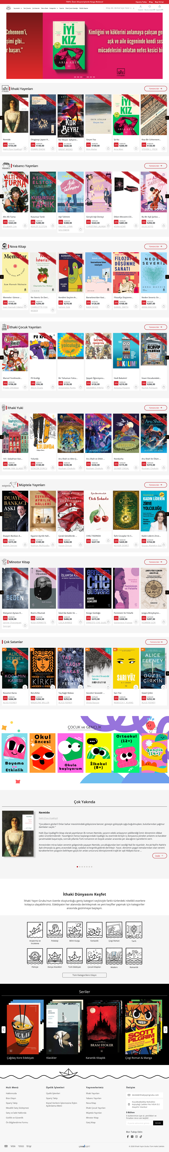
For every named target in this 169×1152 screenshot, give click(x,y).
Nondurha (118, 459)
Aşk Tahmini (64, 217)
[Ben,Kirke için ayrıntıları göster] (43, 669)
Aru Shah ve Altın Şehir (68, 459)
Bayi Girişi (159, 2)
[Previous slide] (2, 118)
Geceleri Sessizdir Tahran (96, 693)
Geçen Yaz (91, 139)
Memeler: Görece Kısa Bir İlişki (12, 297)
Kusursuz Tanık (38, 217)
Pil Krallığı (35, 378)
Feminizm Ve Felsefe (123, 613)
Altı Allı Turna (9, 217)
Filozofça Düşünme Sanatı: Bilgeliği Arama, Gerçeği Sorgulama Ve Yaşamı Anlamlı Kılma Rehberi (123, 297)
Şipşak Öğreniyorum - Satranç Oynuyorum (96, 378)
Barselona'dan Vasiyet (96, 297)
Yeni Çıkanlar (27, 8)
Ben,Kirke (35, 693)
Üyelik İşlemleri (53, 1093)
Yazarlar (61, 8)
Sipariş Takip (141, 2)
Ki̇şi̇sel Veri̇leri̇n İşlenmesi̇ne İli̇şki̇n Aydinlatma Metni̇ (61, 1104)
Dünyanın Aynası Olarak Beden (12, 613)
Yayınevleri (17, 8)
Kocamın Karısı (10, 693)
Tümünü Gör (154, 88)
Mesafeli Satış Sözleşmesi (17, 1108)
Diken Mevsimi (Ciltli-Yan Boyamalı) (123, 217)
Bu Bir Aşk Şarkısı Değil (151, 217)
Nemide (7, 139)
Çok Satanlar (36, 8)
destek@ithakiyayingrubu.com (145, 1095)
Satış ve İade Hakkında (16, 1112)
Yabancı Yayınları (93, 1098)
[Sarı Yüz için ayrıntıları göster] (126, 669)
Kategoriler (53, 8)
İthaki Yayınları (92, 1093)
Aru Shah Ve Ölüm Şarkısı (151, 459)
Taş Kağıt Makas (66, 693)
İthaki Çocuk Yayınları (95, 1108)
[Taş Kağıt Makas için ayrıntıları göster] (71, 669)
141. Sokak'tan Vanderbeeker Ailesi (12, 459)
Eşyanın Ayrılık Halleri (40, 536)
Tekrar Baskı (44, 8)
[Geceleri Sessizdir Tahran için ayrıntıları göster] (98, 669)
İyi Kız (116, 139)
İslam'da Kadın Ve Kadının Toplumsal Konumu (68, 613)
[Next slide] (167, 118)
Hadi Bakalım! (120, 378)
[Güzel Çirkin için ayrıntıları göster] (154, 669)
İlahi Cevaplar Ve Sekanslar (123, 536)
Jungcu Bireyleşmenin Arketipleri (151, 613)
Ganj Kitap (90, 1122)
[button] (77, 866)
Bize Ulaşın (11, 1098)
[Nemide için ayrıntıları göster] (18, 834)
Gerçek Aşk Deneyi (95, 217)
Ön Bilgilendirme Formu (17, 1122)
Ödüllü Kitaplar (83, 8)
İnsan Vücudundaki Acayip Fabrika (151, 378)
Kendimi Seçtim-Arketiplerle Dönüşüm (68, 297)
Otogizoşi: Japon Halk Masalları (40, 139)
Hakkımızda (11, 1093)
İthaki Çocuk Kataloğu (71, 8)
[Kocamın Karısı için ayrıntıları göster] (15, 669)
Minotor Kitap (92, 1117)
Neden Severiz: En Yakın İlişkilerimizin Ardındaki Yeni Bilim (151, 297)
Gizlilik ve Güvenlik (14, 1117)
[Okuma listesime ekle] (26, 98)
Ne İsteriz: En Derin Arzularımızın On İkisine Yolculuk (40, 297)
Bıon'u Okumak (38, 613)
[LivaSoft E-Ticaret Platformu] (84, 1146)
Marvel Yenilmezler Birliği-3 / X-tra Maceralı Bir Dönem (12, 378)
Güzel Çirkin (147, 693)
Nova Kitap (91, 1103)
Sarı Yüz (117, 693)
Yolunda (34, 459)
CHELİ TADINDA (93, 536)
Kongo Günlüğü (93, 613)
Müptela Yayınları (94, 1112)
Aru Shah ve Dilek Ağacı (96, 459)
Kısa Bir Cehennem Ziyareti (151, 139)
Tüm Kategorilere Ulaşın (84, 975)
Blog (151, 2)
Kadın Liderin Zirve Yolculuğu (151, 536)
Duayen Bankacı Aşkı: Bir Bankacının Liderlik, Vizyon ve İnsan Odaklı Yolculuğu (12, 536)
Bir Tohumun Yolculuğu (68, 378)
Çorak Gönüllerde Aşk (68, 536)
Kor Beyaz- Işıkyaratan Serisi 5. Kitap (68, 139)
